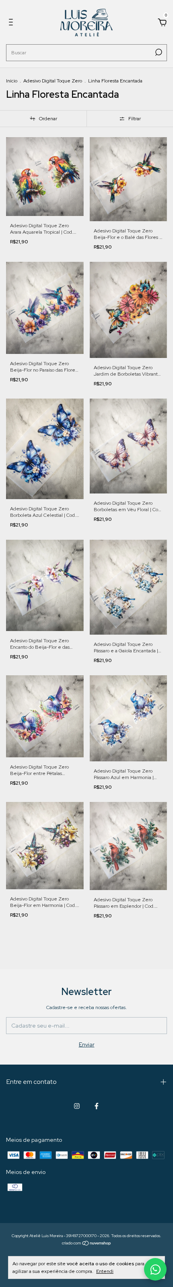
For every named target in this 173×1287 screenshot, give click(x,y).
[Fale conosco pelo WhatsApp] (155, 1269)
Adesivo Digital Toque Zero (52, 81)
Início (11, 81)
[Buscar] (158, 52)
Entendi (104, 1271)
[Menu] (12, 23)
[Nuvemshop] (87, 1244)
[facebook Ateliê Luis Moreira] (96, 1106)
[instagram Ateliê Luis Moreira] (77, 1106)
